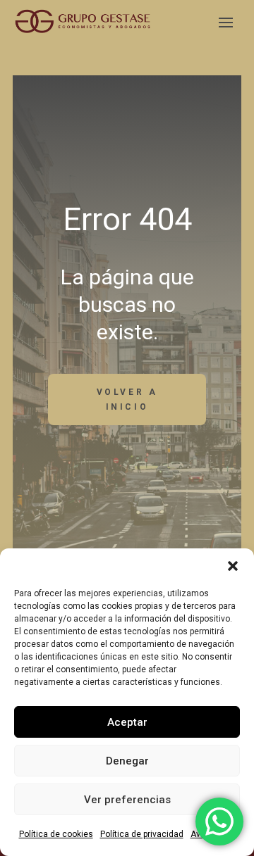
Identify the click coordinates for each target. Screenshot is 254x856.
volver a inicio (127, 399)
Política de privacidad (141, 834)
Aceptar (127, 722)
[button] (233, 566)
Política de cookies (56, 834)
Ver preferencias (127, 799)
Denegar (127, 761)
